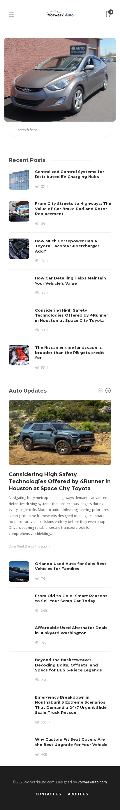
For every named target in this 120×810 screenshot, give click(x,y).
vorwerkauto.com (92, 782)
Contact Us (48, 794)
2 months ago (36, 546)
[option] (60, 269)
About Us (78, 794)
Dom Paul (16, 546)
